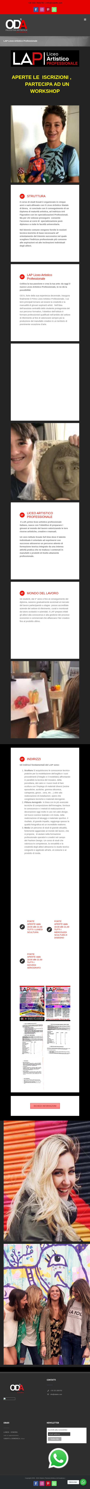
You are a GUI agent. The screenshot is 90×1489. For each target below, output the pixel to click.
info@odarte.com (54, 3)
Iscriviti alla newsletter (57, 1430)
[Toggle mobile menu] (85, 19)
